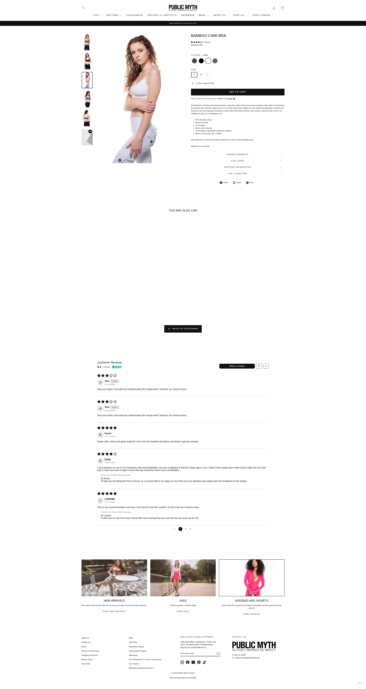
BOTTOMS (113, 15)
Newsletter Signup (136, 647)
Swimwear (188, 15)
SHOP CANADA (261, 15)
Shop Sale (183, 611)
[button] (197, 42)
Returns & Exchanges (90, 651)
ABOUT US (220, 15)
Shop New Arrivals (114, 611)
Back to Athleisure (185, 329)
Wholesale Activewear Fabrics (141, 668)
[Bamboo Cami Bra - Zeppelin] (111, 301)
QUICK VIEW (105, 289)
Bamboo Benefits (237, 154)
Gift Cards (133, 642)
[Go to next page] (191, 529)
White (208, 61)
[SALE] (183, 577)
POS (171, 678)
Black (201, 61)
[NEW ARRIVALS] (114, 577)
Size (193, 70)
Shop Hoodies (251, 614)
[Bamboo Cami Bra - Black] (103, 301)
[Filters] (259, 366)
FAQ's (83, 647)
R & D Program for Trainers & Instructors (145, 660)
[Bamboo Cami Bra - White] (107, 301)
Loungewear (134, 15)
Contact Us (85, 642)
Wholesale (133, 655)
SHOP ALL (239, 15)
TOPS (96, 15)
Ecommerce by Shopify (187, 678)
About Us (85, 638)
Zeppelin (215, 61)
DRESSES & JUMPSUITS (162, 15)
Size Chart (238, 161)
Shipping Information (237, 167)
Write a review (237, 366)
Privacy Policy (87, 660)
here (251, 140)
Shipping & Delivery (89, 655)
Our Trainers (134, 664)
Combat (194, 61)
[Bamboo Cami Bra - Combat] (100, 301)
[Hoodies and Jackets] (252, 577)
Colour (199, 55)
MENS (203, 15)
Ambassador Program (138, 651)
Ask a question (237, 174)
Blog (131, 638)
